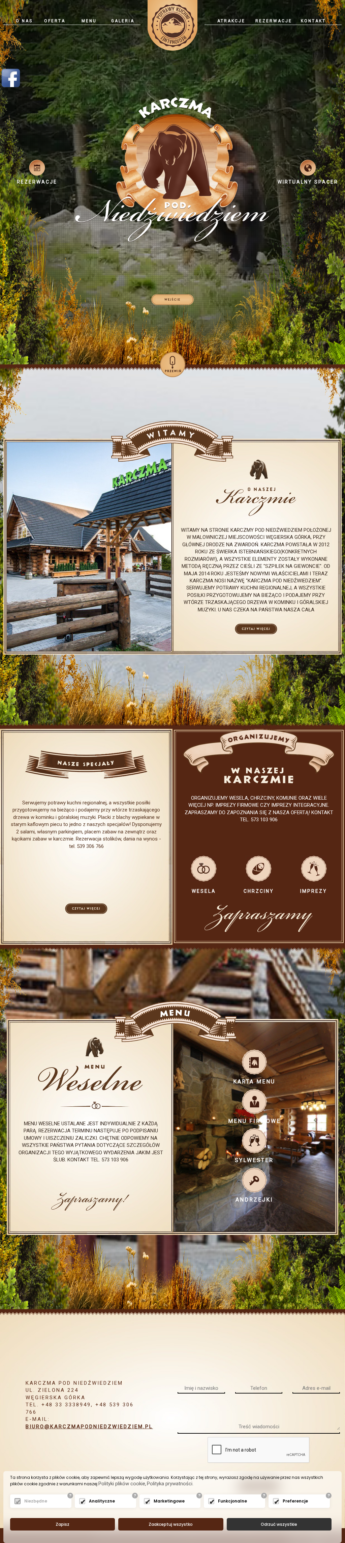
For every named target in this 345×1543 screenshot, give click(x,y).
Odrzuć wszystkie (279, 1524)
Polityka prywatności (169, 1484)
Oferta (54, 21)
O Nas (24, 21)
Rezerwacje (273, 21)
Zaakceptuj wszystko (171, 1524)
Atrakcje (231, 21)
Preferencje (295, 1501)
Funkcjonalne (232, 1501)
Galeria (122, 21)
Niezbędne (35, 1501)
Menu (89, 21)
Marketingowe (169, 1501)
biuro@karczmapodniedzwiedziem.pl (89, 1427)
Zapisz (62, 1524)
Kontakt (313, 21)
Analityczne (102, 1501)
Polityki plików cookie (121, 1484)
